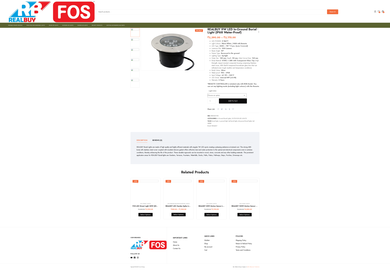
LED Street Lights (145, 203)
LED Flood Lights (211, 203)
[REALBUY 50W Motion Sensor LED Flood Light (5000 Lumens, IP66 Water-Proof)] (211, 190)
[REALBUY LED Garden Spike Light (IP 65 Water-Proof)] (178, 190)
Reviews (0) (157, 140)
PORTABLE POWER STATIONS (15, 25)
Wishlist (207, 240)
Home (175, 242)
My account (208, 247)
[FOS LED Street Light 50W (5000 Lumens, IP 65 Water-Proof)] (145, 190)
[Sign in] (375, 12)
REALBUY (214, 126)
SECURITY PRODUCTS (97, 25)
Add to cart (233, 101)
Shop (206, 243)
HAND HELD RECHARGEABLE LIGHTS (35, 25)
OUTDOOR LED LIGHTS (67, 25)
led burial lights (233, 121)
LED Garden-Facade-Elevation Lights (178, 203)
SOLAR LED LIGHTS (53, 25)
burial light (215, 121)
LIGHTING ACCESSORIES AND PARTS (115, 25)
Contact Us (176, 248)
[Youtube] (131, 258)
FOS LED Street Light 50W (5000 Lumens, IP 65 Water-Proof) (156, 206)
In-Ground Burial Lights (224, 118)
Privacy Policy (240, 247)
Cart (205, 250)
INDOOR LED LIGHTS (82, 25)
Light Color (213, 91)
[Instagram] (138, 258)
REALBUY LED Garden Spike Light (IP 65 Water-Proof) (186, 206)
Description (142, 140)
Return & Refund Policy (244, 243)
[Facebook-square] (135, 258)
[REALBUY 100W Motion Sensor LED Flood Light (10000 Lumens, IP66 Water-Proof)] (244, 190)
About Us (176, 245)
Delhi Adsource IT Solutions (253, 266)
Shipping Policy (241, 240)
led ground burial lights (245, 121)
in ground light (223, 121)
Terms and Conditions (243, 250)
